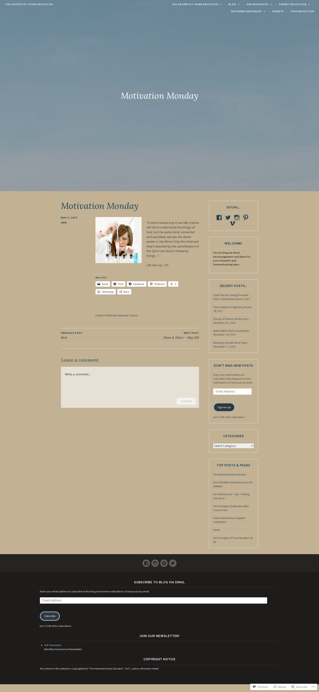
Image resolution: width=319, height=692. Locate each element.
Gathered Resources (246, 11)
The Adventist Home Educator (29, 4)
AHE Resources (257, 4)
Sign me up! (224, 407)
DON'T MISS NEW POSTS (233, 365)
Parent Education (292, 4)
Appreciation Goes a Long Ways (231, 330)
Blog (232, 4)
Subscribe (50, 616)
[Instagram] (155, 562)
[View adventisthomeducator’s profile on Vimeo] (233, 223)
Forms (216, 529)
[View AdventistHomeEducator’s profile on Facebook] (219, 218)
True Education (302, 11)
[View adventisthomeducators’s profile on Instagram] (237, 218)
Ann (64, 222)
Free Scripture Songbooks (227, 307)
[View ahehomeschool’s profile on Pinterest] (246, 218)
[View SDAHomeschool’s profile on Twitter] (228, 218)
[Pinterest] (164, 562)
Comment (186, 401)
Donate (278, 11)
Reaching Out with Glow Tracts (230, 342)
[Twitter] (172, 562)
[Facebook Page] (146, 562)
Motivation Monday (117, 315)
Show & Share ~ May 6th (181, 335)
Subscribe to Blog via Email (159, 582)
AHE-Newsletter (52, 645)
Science (133, 315)
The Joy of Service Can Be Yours (231, 319)
